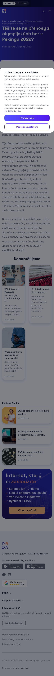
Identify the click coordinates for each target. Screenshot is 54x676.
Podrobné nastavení (27, 126)
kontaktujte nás (12, 111)
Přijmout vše (27, 117)
